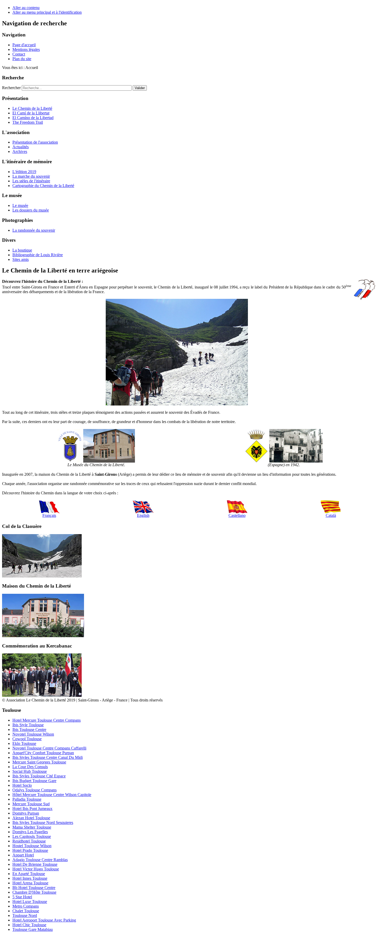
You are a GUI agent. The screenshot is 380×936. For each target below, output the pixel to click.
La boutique (22, 250)
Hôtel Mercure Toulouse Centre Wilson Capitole (51, 794)
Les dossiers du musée (30, 210)
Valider (140, 88)
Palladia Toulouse (26, 799)
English (143, 515)
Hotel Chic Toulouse (29, 925)
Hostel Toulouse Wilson (31, 846)
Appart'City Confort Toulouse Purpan (43, 753)
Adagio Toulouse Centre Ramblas (40, 859)
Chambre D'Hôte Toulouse (34, 892)
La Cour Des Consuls (30, 767)
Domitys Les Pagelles (30, 832)
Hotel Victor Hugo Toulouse (35, 869)
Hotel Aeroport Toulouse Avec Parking (44, 920)
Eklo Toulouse (24, 743)
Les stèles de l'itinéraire (31, 181)
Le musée (20, 205)
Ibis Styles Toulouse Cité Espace (39, 776)
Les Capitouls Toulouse (31, 836)
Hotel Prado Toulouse (30, 850)
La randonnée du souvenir (33, 230)
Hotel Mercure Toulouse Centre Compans (46, 720)
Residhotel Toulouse (29, 841)
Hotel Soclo (22, 785)
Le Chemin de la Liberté (32, 108)
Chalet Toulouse (25, 911)
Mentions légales (26, 49)
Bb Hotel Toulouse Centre (33, 887)
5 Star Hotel (22, 897)
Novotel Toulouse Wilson (33, 734)
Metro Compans (25, 906)
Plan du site (21, 59)
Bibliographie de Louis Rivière (37, 255)
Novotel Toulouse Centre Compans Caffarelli (49, 748)
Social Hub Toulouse (29, 771)
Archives (19, 151)
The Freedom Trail (27, 122)
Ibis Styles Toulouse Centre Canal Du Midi (47, 757)
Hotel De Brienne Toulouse (34, 864)
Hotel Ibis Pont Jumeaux (32, 808)
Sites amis (20, 259)
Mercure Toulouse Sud (31, 804)
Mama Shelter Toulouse (31, 827)
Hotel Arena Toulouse (30, 883)
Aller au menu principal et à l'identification (47, 12)
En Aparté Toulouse (28, 873)
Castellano (237, 515)
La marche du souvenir (31, 176)
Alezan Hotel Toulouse (31, 818)
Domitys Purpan (25, 813)
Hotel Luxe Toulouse (29, 901)
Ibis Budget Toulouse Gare (34, 780)
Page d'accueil (24, 45)
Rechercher (11, 87)
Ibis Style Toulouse (28, 725)
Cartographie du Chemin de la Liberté (43, 185)
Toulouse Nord (24, 915)
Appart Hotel (23, 855)
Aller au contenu (26, 7)
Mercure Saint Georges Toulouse (39, 762)
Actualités (20, 147)
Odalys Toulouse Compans (34, 790)
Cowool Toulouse (27, 739)
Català (331, 515)
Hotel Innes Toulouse (29, 878)
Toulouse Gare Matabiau (32, 929)
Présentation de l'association (35, 142)
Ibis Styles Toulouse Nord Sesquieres (42, 822)
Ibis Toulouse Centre (29, 729)
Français (49, 515)
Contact (18, 54)
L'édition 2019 (24, 171)
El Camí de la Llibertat (30, 113)
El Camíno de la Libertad (33, 117)
